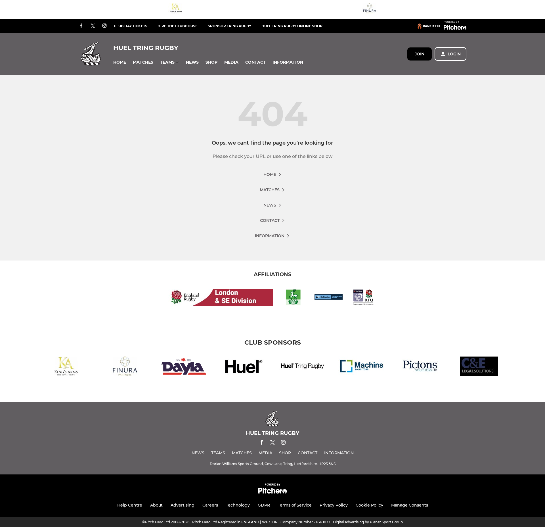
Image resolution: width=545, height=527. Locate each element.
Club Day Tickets (130, 26)
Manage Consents (409, 505)
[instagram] (104, 26)
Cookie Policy (369, 505)
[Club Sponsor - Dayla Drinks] (184, 367)
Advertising (182, 505)
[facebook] (81, 26)
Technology (238, 505)
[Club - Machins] (361, 367)
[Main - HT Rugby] (302, 367)
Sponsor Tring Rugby (229, 26)
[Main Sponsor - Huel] (243, 367)
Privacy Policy (334, 505)
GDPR (264, 505)
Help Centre (129, 505)
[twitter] (93, 26)
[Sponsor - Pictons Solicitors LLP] (420, 367)
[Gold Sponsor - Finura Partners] (370, 9)
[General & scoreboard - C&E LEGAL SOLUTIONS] (479, 367)
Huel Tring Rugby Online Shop (291, 26)
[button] (119, 62)
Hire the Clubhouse (178, 26)
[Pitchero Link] (455, 28)
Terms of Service (295, 505)
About (156, 505)
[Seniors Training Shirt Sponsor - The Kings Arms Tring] (176, 9)
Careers (210, 505)
